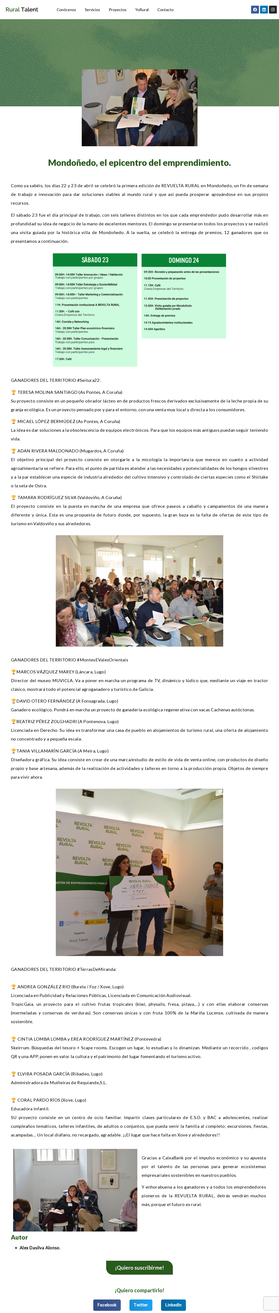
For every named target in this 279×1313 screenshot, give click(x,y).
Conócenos (66, 9)
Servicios (92, 9)
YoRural (142, 9)
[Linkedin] (264, 10)
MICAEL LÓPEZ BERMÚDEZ (46, 421)
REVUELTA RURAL (180, 185)
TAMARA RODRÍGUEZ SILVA (47, 497)
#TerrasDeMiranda (96, 969)
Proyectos (117, 9)
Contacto (165, 9)
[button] (107, 1305)
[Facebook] (255, 10)
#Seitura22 (88, 380)
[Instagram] (273, 10)
